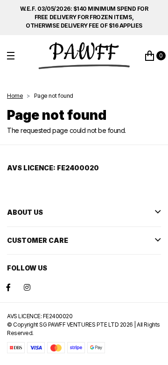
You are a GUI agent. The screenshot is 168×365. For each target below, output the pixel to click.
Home (15, 95)
